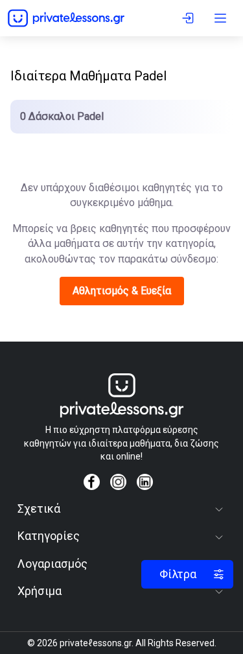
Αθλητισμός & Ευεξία (122, 291)
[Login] (190, 18)
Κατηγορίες (48, 536)
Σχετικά (38, 508)
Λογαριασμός (52, 563)
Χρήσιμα (39, 591)
